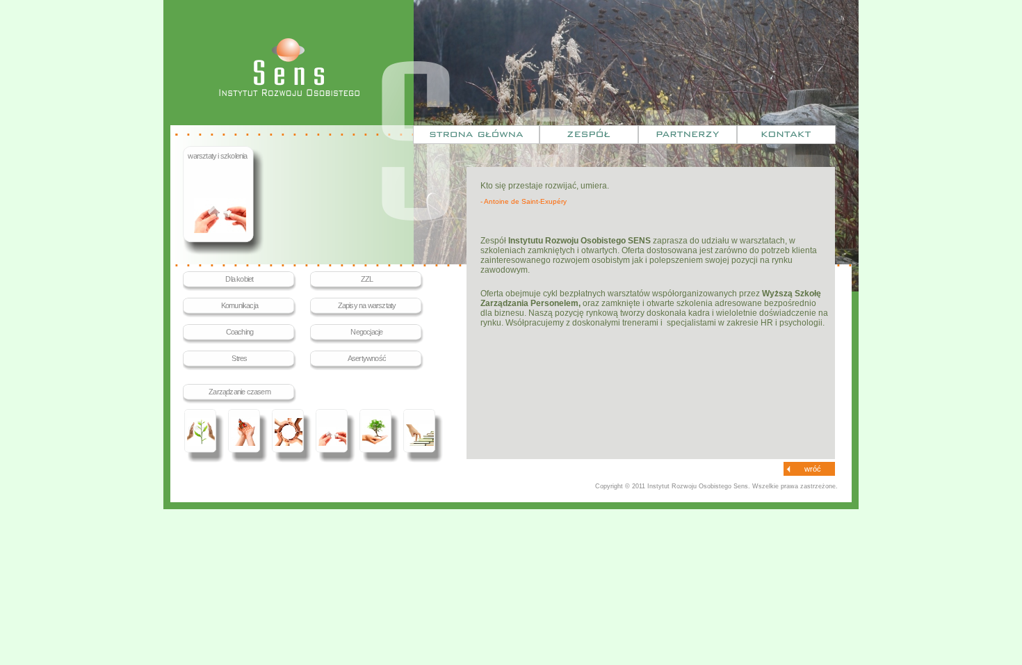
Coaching (240, 332)
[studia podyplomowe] (423, 437)
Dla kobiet (239, 279)
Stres (239, 358)
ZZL (367, 279)
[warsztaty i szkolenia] (335, 437)
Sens (289, 67)
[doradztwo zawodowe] (379, 437)
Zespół (589, 134)
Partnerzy (687, 134)
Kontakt (786, 134)
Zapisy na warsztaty (367, 305)
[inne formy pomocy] (248, 437)
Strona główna (476, 134)
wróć (812, 469)
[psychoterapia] (204, 437)
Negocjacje (366, 332)
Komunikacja (239, 305)
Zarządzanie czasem (239, 391)
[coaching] (291, 437)
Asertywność (367, 358)
